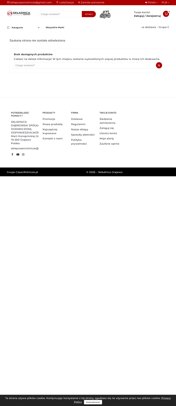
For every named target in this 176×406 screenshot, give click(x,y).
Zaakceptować (93, 402)
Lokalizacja (66, 2)
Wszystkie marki (55, 27)
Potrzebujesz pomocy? (20, 114)
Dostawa (77, 119)
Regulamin (78, 124)
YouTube (18, 155)
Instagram (24, 155)
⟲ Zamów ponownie (91, 2)
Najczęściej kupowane (50, 131)
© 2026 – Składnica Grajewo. (104, 172)
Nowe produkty (53, 124)
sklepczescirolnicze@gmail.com (31, 2)
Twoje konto (108, 112)
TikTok (28, 155)
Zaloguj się (107, 128)
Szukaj (89, 14)
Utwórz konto (108, 133)
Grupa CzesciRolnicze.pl (22, 172)
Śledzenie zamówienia (107, 121)
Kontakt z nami (53, 138)
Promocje (49, 119)
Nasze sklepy (79, 129)
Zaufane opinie (109, 143)
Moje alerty (107, 138)
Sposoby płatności (83, 134)
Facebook (13, 155)
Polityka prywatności (79, 141)
